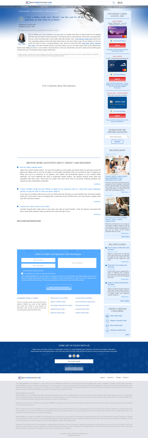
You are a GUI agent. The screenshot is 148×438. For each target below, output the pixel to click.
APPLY (117, 45)
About (102, 377)
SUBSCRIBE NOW (74, 368)
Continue (97, 184)
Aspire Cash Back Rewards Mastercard (117, 58)
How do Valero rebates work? (31, 167)
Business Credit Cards (118, 330)
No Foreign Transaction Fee (61, 305)
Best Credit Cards (116, 325)
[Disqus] (59, 110)
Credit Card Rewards (51, 11)
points (92, 43)
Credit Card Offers (24, 11)
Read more (124, 192)
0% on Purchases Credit (85, 301)
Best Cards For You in (59, 298)
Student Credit (82, 313)
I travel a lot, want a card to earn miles (34, 206)
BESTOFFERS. (31, 378)
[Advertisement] (59, 69)
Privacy (126, 377)
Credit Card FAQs (37, 11)
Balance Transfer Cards (118, 320)
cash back (85, 43)
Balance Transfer (58, 301)
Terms (118, 377)
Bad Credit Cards (116, 316)
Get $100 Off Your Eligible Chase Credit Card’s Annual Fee (116, 219)
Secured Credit (82, 309)
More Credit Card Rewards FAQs (29, 221)
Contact (110, 377)
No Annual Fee (82, 305)
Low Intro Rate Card (84, 298)
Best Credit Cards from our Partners (117, 95)
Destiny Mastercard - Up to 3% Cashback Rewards (117, 23)
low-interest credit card (84, 39)
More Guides (124, 301)
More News (125, 237)
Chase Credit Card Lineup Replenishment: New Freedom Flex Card (116, 178)
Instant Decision (57, 309)
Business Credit (57, 313)
